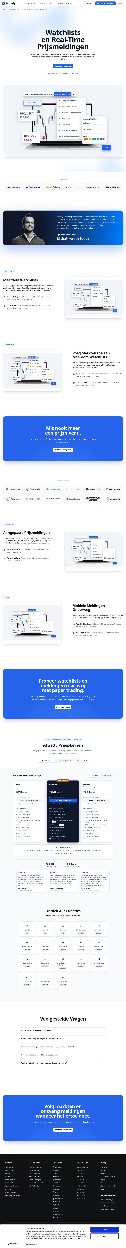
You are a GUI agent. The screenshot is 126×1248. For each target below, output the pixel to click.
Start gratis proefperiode (29, 800)
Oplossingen (30, 3)
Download (60, 3)
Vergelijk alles (106, 776)
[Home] (4, 10)
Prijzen (51, 3)
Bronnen (69, 3)
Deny (104, 1236)
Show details (30, 1244)
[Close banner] (123, 1227)
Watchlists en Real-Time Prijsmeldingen (34, 10)
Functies (42, 3)
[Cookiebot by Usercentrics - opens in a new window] (12, 1244)
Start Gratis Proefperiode (105, 3)
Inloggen (89, 3)
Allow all (105, 1229)
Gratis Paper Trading (63, 707)
